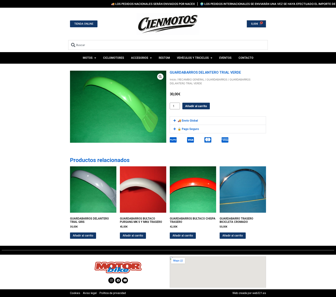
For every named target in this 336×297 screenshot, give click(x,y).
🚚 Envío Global (188, 120)
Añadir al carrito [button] (83, 235)
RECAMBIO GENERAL (191, 79)
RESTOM (164, 57)
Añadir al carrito (196, 106)
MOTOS (88, 57)
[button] (160, 76)
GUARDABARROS (216, 79)
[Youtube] (125, 280)
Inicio (173, 79)
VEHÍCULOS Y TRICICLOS (193, 57)
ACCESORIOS (139, 57)
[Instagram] (111, 280)
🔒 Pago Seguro (188, 129)
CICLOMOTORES (113, 57)
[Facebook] (118, 280)
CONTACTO (246, 57)
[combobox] (168, 45)
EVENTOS (225, 57)
